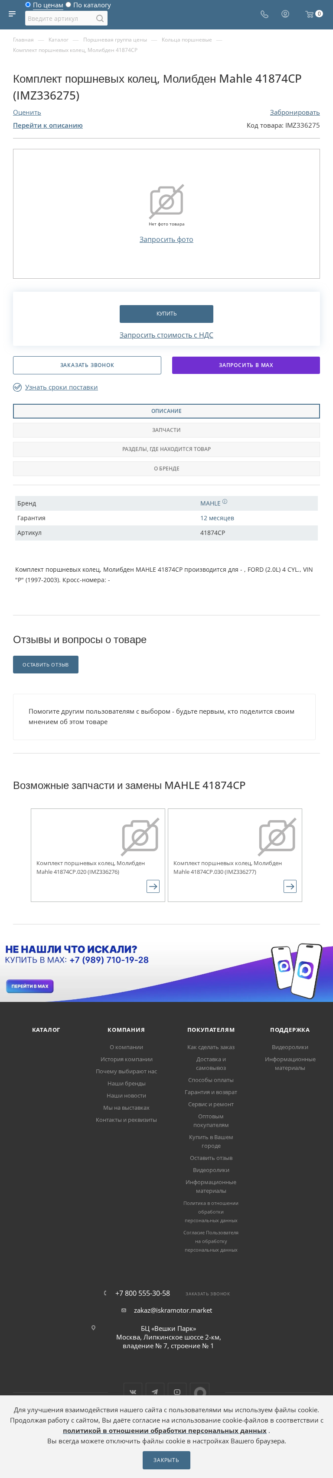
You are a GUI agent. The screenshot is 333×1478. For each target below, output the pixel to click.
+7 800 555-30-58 (142, 1293)
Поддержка (290, 1030)
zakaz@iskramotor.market (173, 1310)
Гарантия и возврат (211, 1092)
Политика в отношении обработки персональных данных (210, 1212)
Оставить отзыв (211, 1158)
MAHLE (211, 503)
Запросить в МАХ (246, 365)
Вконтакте (133, 1392)
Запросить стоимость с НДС (166, 335)
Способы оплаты (211, 1080)
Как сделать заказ (211, 1047)
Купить (167, 313)
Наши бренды (127, 1083)
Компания (126, 1030)
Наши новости (126, 1095)
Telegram (155, 1392)
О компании (126, 1047)
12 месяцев (217, 518)
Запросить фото (166, 239)
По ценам (48, 7)
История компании (127, 1059)
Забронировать (295, 112)
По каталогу (92, 7)
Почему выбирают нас (126, 1071)
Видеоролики (211, 1170)
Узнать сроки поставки (61, 387)
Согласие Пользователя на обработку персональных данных (210, 1241)
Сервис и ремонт (211, 1104)
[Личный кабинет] (285, 14)
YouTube (177, 1392)
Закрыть (166, 1460)
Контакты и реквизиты (126, 1120)
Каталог (46, 1030)
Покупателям (211, 1030)
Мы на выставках (126, 1107)
